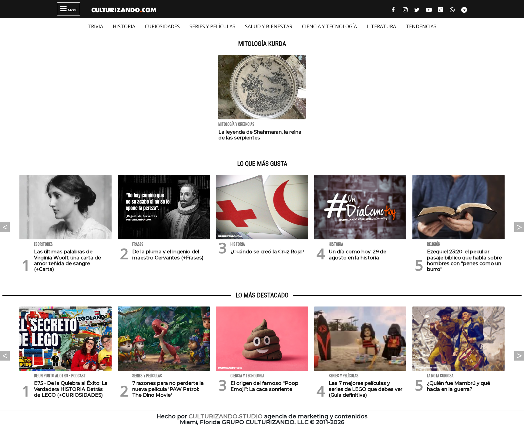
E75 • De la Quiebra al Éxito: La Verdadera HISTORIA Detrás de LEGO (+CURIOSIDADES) (71, 389)
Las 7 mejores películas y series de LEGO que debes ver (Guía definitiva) (365, 389)
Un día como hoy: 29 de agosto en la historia (357, 254)
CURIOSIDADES (162, 26)
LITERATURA (381, 26)
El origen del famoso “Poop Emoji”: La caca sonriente (264, 386)
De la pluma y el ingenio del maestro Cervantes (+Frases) (167, 254)
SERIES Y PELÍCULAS (212, 26)
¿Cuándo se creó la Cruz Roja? (267, 252)
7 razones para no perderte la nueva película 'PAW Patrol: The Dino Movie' (168, 389)
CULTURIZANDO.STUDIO (226, 416)
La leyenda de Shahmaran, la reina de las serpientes (259, 135)
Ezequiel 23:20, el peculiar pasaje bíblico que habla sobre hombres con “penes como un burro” (464, 260)
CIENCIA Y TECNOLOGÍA (329, 26)
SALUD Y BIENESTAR (268, 26)
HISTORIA (124, 26)
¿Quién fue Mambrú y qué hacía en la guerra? (458, 386)
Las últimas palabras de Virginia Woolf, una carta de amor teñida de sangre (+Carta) (67, 260)
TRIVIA (95, 26)
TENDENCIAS (421, 26)
